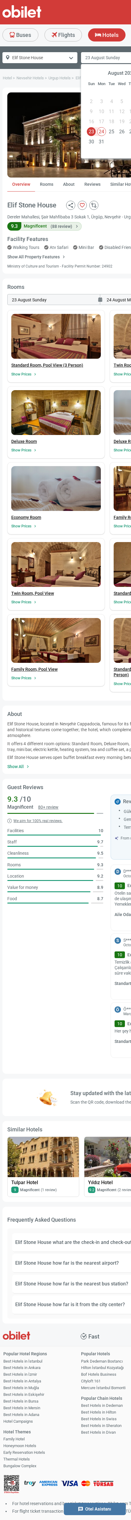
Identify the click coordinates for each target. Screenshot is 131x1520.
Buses (23, 35)
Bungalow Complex (19, 1466)
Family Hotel (14, 1439)
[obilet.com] (36, 17)
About (69, 184)
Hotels (110, 35)
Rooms (46, 184)
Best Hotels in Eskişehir (23, 1394)
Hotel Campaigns (18, 1421)
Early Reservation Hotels (24, 1452)
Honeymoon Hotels (19, 1445)
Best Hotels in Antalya (22, 1381)
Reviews (92, 184)
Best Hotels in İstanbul (22, 1361)
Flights (66, 35)
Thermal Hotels (16, 1459)
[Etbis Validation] (11, 1485)
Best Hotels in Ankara (22, 1367)
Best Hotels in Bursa (20, 1401)
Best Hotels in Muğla (21, 1387)
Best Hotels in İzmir (20, 1374)
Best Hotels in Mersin (21, 1408)
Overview (21, 184)
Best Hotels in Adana (21, 1414)
